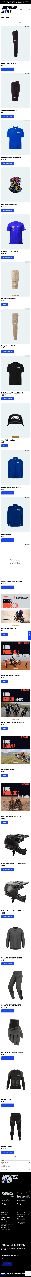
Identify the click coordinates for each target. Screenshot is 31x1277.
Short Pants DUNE (8, 299)
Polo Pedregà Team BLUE (11, 157)
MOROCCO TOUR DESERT (11, 817)
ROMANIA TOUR (7, 769)
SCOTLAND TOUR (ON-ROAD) (12, 722)
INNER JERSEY (7, 1099)
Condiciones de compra (23, 1215)
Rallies (3, 1165)
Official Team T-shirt (9, 251)
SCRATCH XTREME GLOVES (12, 1052)
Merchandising (5, 1162)
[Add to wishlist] (28, 28)
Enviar (7, 1264)
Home (2, 1160)
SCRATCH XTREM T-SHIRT (11, 958)
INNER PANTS (6, 1146)
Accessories (5, 1163)
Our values (5, 1230)
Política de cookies (21, 1223)
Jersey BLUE (6, 534)
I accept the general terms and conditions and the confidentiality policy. (11, 1258)
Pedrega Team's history (7, 1224)
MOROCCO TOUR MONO (10, 675)
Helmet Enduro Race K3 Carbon (13, 864)
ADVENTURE (5, 1217)
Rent (3, 1168)
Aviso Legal (5, 1274)
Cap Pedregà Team (9, 440)
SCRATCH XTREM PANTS (11, 1005)
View (4, 304)
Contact (4, 1212)
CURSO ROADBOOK (8, 628)
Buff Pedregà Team (9, 204)
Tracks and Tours (6, 1166)
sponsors (5, 1227)
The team (4, 1221)
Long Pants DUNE (8, 346)
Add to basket (7, 69)
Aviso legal (21, 1212)
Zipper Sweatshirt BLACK (11, 581)
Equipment (4, 1169)
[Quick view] (28, 31)
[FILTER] (29, 638)
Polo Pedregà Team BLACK (12, 393)
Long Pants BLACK (8, 63)
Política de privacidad (21, 1219)
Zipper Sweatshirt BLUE (11, 487)
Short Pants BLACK (9, 110)
